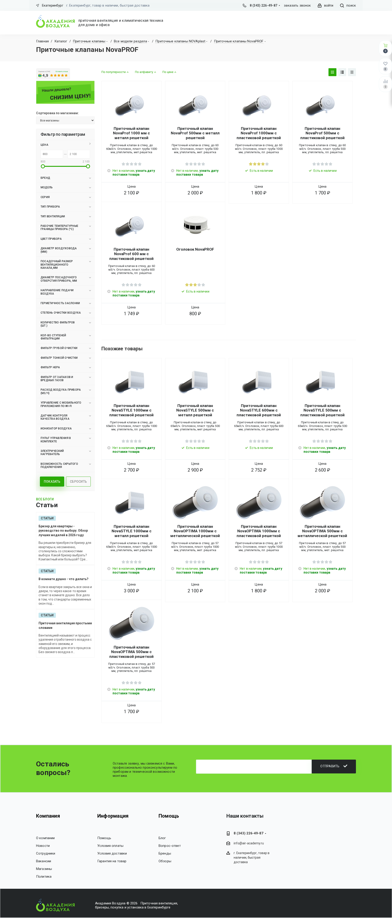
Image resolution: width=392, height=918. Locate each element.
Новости (43, 846)
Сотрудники (45, 853)
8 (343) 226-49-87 (263, 5)
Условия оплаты (110, 846)
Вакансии (43, 861)
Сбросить (78, 481)
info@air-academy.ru (249, 843)
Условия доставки (112, 853)
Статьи (47, 518)
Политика (43, 876)
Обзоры (165, 861)
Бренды (165, 853)
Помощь (104, 838)
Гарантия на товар (112, 861)
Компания (48, 816)
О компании (45, 838)
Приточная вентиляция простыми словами (65, 625)
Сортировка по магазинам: (57, 113)
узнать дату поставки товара (134, 172)
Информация (113, 816)
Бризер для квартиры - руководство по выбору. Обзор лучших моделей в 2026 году (63, 530)
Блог (162, 838)
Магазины (44, 869)
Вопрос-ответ (170, 846)
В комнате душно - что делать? (63, 579)
